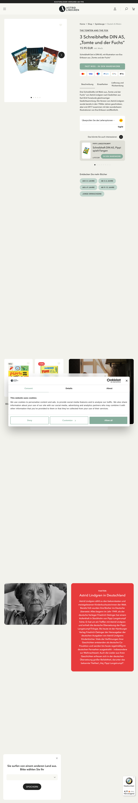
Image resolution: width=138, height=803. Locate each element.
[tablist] (102, 84)
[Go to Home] (69, 9)
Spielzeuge (100, 24)
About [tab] (109, 388)
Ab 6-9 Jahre (88, 187)
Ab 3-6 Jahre (107, 181)
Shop (90, 24)
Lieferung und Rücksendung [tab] (117, 84)
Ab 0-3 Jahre (88, 181)
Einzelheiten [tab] (102, 84)
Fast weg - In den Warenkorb (102, 66)
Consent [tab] (29, 388)
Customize (67, 420)
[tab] (31, 97)
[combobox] (32, 777)
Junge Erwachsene (92, 194)
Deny (29, 420)
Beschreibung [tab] (87, 84)
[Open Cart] (132, 9)
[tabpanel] (102, 100)
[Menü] (133, 777)
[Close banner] (127, 381)
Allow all (108, 420)
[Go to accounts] (116, 9)
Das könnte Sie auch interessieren (102, 137)
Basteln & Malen (114, 24)
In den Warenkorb (112, 156)
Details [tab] (69, 388)
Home (82, 24)
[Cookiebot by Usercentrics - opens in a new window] (109, 381)
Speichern (32, 786)
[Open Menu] (4, 9)
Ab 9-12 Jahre (107, 187)
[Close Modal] (105, 376)
